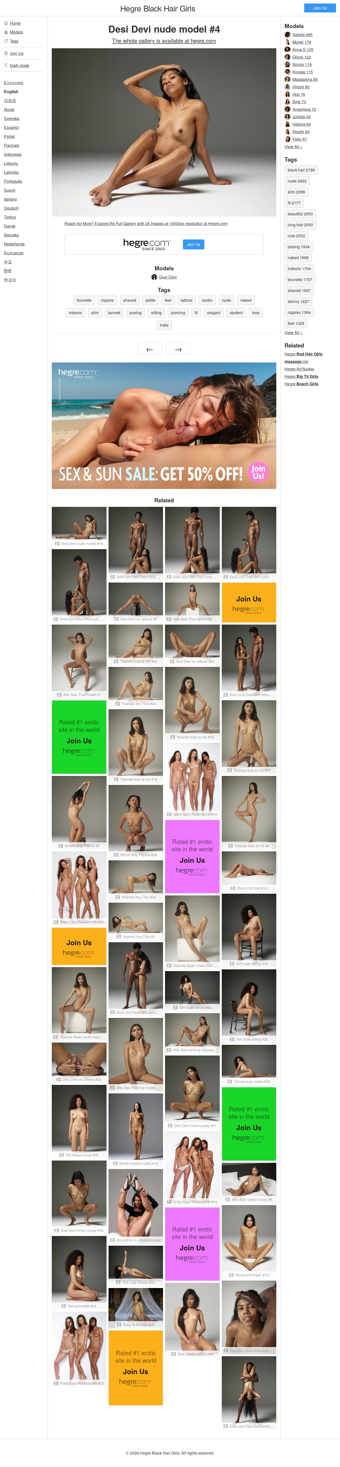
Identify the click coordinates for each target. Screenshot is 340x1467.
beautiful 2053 (300, 214)
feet (168, 300)
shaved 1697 (299, 290)
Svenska (11, 118)
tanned (114, 312)
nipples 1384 (299, 312)
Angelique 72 (304, 109)
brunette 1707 (300, 279)
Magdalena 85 (305, 79)
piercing (178, 312)
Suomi (9, 190)
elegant (213, 312)
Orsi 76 (298, 94)
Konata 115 (302, 72)
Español (11, 127)
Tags (14, 41)
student (236, 312)
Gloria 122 (301, 57)
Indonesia (12, 154)
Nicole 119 (302, 64)
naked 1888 (298, 257)
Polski (9, 136)
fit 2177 (294, 203)
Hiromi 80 (301, 87)
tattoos (186, 300)
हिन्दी (7, 271)
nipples (107, 300)
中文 (8, 262)
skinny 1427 (298, 301)
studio (207, 300)
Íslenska (11, 235)
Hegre (157, 8)
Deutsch (11, 208)
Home (15, 23)
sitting (156, 312)
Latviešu (11, 172)
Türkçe (10, 217)
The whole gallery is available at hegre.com (164, 40)
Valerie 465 (302, 34)
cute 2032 (296, 235)
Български (13, 253)
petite (150, 300)
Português (13, 181)
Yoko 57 (299, 139)
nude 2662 (297, 181)
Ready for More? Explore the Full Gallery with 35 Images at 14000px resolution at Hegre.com (145, 223)
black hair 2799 (301, 170)
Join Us (320, 8)
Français (11, 145)
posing (136, 312)
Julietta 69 (301, 116)
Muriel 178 (301, 42)
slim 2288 (296, 192)
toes (256, 312)
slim (95, 312)
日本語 (10, 100)
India (164, 325)
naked (245, 300)
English (11, 91)
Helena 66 (301, 124)
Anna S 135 (302, 49)
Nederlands (14, 244)
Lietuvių (11, 163)
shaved (129, 300)
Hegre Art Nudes (299, 369)
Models (16, 32)
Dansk (9, 226)
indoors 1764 (299, 268)
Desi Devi (168, 277)
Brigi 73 (299, 102)
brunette (84, 300)
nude (226, 300)
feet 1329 (296, 323)
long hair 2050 (300, 225)
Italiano (10, 199)
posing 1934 (299, 246)
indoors (75, 312)
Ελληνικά (13, 82)
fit (196, 312)
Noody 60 (301, 131)
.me (296, 361)
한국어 (10, 280)
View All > (293, 146)
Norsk (9, 109)
